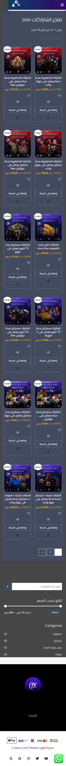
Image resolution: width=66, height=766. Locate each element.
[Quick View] (48, 101)
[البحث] (7, 586)
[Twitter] (37, 758)
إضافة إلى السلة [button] (48, 110)
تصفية (55, 612)
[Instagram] (28, 758)
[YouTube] (46, 758)
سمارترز (58, 640)
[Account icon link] (13, 5)
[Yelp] (11, 758)
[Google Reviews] (19, 758)
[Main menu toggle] (62, 5)
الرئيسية (33, 715)
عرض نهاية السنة (52, 647)
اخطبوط (57, 633)
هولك (58, 654)
